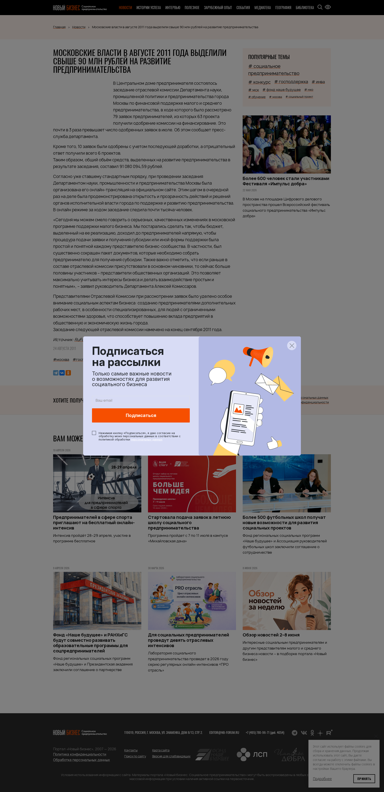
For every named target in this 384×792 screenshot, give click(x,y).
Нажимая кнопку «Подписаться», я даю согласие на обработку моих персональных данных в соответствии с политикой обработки (140, 436)
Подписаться (141, 415)
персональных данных (146, 439)
